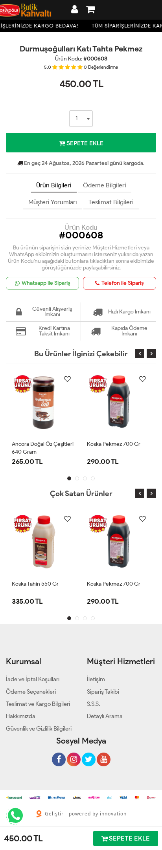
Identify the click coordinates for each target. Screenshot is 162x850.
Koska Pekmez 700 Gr (113, 444)
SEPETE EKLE (84, 143)
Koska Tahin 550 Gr (35, 584)
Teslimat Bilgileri (111, 202)
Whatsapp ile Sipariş (46, 283)
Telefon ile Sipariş (122, 283)
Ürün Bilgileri (54, 185)
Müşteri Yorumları (52, 202)
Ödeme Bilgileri (104, 185)
